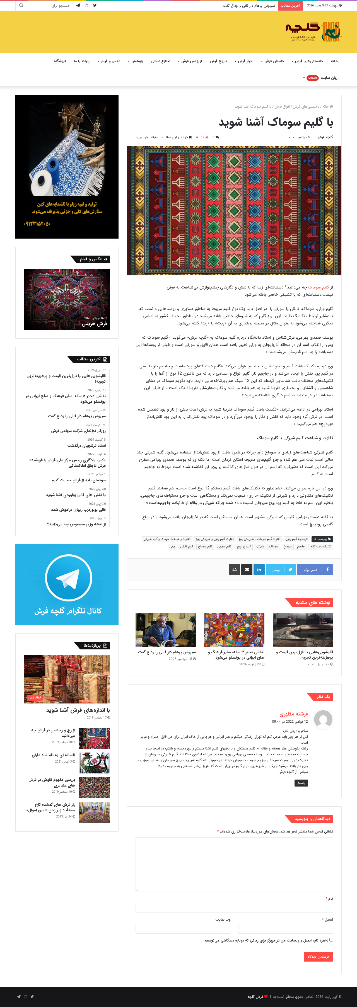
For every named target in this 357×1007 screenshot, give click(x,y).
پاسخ (301, 783)
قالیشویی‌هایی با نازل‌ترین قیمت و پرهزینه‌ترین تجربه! (304, 655)
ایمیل (327, 920)
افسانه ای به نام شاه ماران (53, 755)
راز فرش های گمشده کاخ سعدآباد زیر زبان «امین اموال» (50, 807)
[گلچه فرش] (313, 32)
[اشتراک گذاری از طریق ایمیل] (246, 569)
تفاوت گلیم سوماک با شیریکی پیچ (259, 539)
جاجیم (301, 546)
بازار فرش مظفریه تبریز (84, 324)
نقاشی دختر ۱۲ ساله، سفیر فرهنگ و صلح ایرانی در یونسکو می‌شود (236, 655)
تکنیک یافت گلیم (320, 546)
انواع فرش (282, 107)
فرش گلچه (255, 997)
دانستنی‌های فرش (309, 61)
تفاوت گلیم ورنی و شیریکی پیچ (214, 539)
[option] (67, 299)
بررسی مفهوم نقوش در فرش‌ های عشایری (51, 782)
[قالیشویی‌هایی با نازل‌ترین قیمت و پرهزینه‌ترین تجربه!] (303, 630)
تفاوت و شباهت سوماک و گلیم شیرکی (167, 539)
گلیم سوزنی (224, 546)
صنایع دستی (160, 61)
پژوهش (137, 61)
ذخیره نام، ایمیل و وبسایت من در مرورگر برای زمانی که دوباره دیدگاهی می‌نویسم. (265, 940)
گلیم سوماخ (205, 546)
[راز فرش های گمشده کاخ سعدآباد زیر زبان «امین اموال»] (94, 812)
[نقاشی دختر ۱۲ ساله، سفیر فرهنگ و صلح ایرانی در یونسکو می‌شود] (234, 630)
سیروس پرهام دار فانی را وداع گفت (249, 6)
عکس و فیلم (110, 61)
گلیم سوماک (318, 287)
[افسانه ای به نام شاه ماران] (94, 763)
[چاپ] (234, 569)
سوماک (273, 546)
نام (329, 899)
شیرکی (260, 546)
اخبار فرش (245, 61)
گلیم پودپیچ (244, 546)
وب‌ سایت (222, 920)
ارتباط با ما (82, 61)
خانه (334, 61)
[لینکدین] (259, 569)
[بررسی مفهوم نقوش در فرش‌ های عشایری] (94, 787)
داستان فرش (274, 61)
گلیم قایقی (186, 546)
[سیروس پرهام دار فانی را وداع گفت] (166, 630)
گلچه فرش (325, 137)
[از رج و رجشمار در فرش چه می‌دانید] (94, 738)
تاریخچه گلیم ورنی (297, 539)
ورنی (172, 546)
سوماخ (288, 546)
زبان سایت (322, 78)
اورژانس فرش (191, 61)
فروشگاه (60, 61)
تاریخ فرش (218, 61)
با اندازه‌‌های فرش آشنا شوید (78, 710)
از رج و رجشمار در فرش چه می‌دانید (53, 733)
